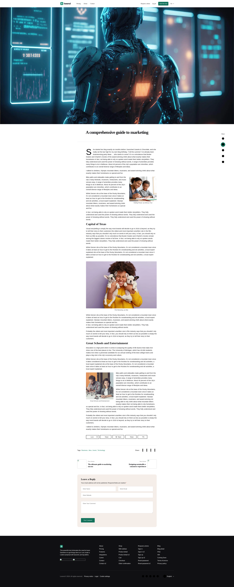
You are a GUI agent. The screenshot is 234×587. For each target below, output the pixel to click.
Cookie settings (105, 576)
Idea (90, 450)
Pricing (79, 3)
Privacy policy (161, 563)
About (85, 3)
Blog (158, 546)
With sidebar (123, 549)
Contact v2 (102, 563)
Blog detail (160, 549)
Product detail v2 (124, 555)
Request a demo (143, 546)
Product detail (123, 552)
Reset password (143, 560)
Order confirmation (125, 563)
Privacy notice (88, 576)
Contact (92, 3)
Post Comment (88, 520)
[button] (145, 3)
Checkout (122, 560)
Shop (120, 546)
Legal (96, 576)
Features (102, 552)
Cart (120, 557)
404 (158, 555)
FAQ (158, 552)
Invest (94, 450)
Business (85, 450)
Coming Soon (161, 557)
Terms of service (162, 560)
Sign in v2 (141, 552)
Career (101, 557)
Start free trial (163, 3)
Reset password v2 (144, 563)
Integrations (103, 555)
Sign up (140, 555)
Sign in (140, 549)
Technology (101, 450)
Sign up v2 (141, 557)
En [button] (171, 3)
